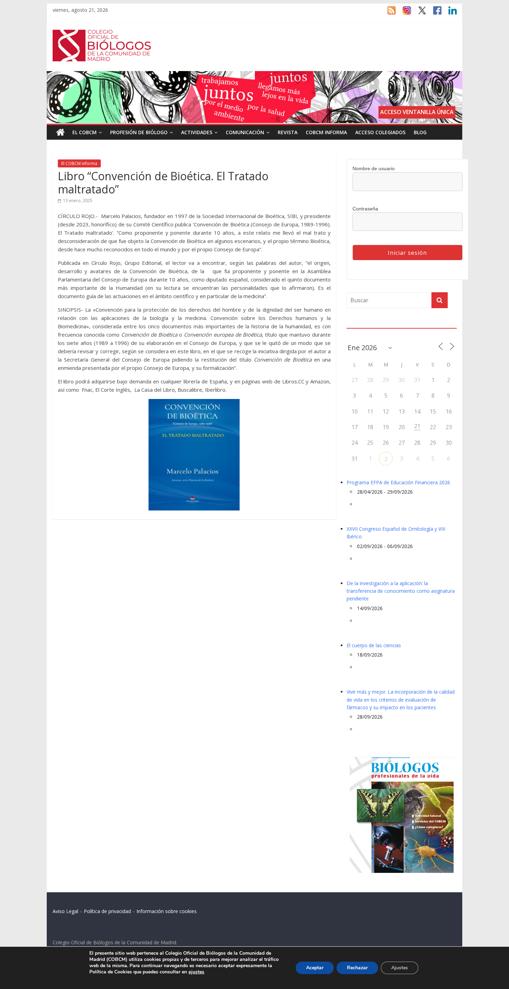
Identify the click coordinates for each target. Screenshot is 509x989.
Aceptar (314, 967)
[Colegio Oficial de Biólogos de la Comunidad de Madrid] (102, 33)
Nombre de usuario (373, 168)
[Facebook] (433, 13)
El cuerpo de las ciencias (374, 645)
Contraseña (365, 208)
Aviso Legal (65, 911)
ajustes (196, 972)
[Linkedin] (449, 13)
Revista (287, 132)
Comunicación (245, 132)
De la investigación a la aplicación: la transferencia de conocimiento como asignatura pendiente (401, 591)
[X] (418, 13)
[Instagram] (403, 13)
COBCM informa (326, 132)
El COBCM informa (79, 163)
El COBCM (84, 132)
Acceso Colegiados (380, 132)
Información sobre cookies (166, 911)
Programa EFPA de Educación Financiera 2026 (398, 482)
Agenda (358, 324)
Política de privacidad (107, 911)
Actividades (196, 132)
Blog (420, 132)
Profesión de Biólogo (139, 132)
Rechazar (357, 967)
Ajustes (399, 967)
